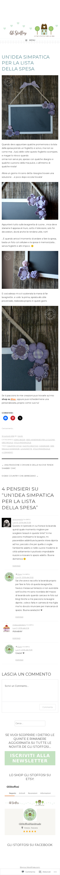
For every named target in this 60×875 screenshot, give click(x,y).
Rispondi (16, 566)
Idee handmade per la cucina (40, 440)
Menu (32, 40)
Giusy (20, 436)
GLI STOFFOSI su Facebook (30, 845)
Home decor (19, 440)
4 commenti (7, 452)
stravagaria (18, 519)
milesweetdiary (19, 625)
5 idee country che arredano (19, 476)
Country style (14, 446)
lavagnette (26, 449)
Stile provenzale (22, 443)
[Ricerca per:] (30, 723)
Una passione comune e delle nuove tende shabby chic (27, 466)
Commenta (47, 707)
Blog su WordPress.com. (30, 867)
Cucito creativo (30, 446)
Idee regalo (7, 443)
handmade (44, 446)
